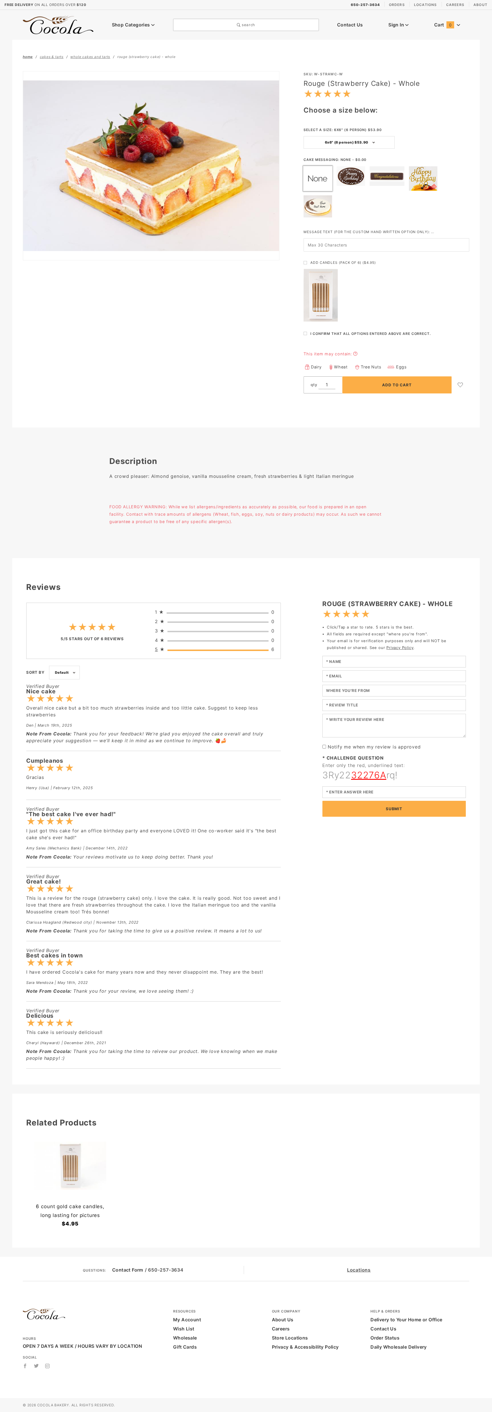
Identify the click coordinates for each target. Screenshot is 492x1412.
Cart (443, 25)
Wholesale (185, 1338)
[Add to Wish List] (460, 384)
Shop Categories (131, 25)
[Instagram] (47, 1366)
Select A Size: (343, 130)
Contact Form (127, 1270)
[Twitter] (36, 1366)
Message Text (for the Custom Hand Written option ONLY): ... (369, 232)
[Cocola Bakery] (58, 24)
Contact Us (350, 25)
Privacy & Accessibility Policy (305, 1347)
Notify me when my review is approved (374, 747)
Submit (394, 808)
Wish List (183, 1329)
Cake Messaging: (335, 159)
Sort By (35, 672)
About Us (283, 1319)
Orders (397, 5)
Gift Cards (185, 1347)
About (480, 5)
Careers (455, 5)
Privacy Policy (399, 647)
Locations (425, 5)
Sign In (396, 25)
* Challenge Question (353, 758)
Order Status (384, 1338)
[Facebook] (25, 1366)
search (247, 24)
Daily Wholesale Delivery (398, 1347)
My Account (187, 1319)
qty (314, 384)
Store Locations (290, 1338)
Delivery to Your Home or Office (406, 1319)
